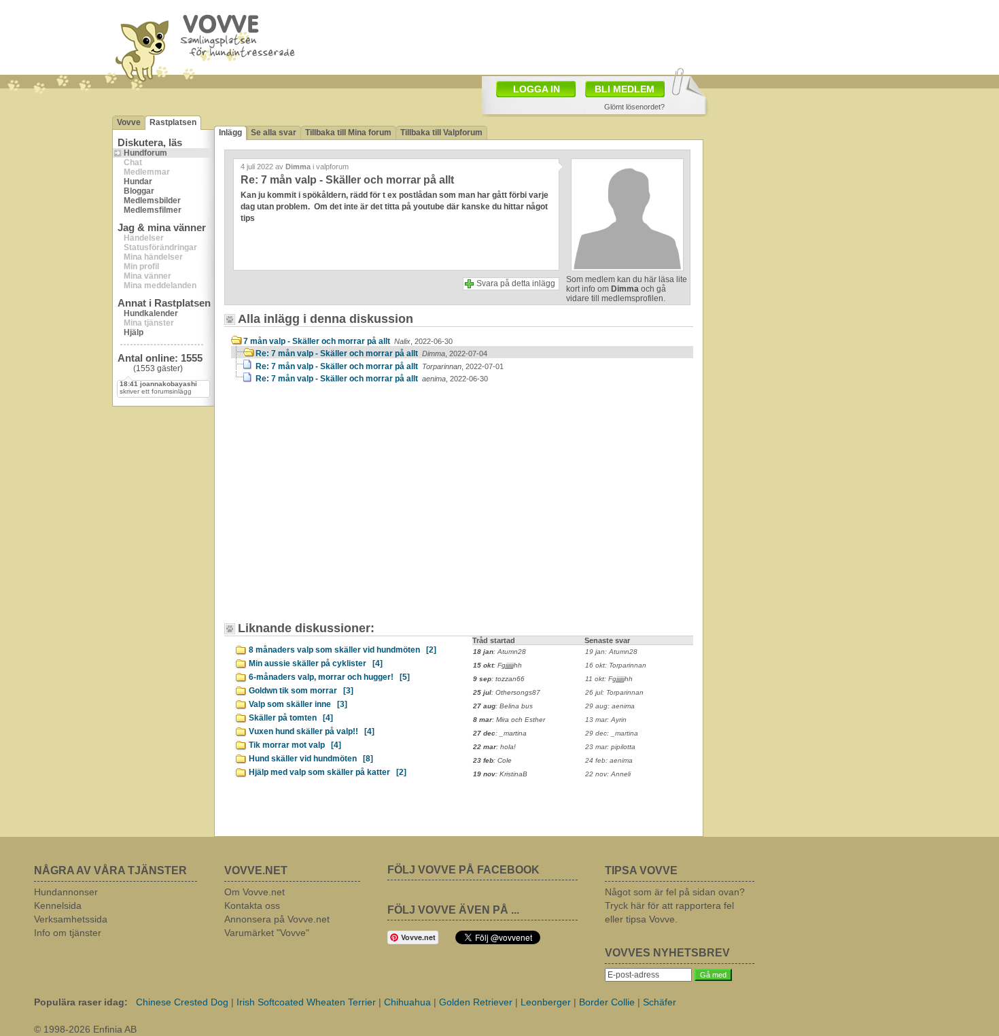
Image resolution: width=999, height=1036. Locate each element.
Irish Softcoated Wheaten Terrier (306, 1002)
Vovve (129, 122)
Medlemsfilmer (152, 210)
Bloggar (139, 191)
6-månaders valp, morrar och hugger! (329, 677)
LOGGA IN (536, 89)
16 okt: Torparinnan (615, 665)
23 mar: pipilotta (610, 746)
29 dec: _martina (611, 733)
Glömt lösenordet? (634, 107)
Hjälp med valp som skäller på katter (327, 772)
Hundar (138, 181)
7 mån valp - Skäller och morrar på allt (348, 341)
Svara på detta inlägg (515, 283)
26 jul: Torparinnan (614, 692)
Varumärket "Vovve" (266, 932)
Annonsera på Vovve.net (277, 919)
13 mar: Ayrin (606, 719)
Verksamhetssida (70, 919)
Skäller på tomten (291, 718)
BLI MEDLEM (624, 89)
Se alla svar (273, 132)
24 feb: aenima (609, 760)
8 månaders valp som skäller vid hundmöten (342, 650)
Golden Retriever (475, 1002)
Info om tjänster (67, 932)
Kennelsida (58, 905)
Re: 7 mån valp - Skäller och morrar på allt (371, 353)
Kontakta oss (252, 905)
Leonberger (546, 1002)
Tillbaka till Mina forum (348, 132)
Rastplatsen (173, 122)
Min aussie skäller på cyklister (316, 663)
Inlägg (230, 132)
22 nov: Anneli (608, 774)
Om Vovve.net (254, 891)
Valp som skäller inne (298, 704)
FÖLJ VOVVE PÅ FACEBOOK (463, 870)
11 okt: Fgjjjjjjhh (609, 679)
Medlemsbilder (152, 200)
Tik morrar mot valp (295, 745)
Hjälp (133, 332)
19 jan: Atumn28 (611, 651)
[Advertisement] (578, 36)
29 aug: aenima (610, 706)
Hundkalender (151, 313)
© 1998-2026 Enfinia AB (85, 1029)
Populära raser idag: (81, 1002)
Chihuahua (407, 1002)
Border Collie (607, 1002)
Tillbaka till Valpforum (441, 132)
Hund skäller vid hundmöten (311, 758)
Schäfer (659, 1002)
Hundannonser (66, 891)
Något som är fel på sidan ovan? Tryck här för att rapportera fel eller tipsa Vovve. (675, 905)
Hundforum (145, 153)
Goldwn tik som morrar (301, 690)
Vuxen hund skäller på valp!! (311, 731)
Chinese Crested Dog (182, 1002)
